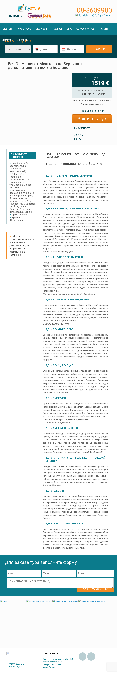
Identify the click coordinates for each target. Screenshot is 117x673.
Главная (7, 28)
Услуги (104, 28)
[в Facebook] (82, 656)
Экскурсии (42, 28)
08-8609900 (94, 10)
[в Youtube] (91, 656)
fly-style (83, 15)
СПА (69, 28)
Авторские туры (85, 28)
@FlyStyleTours (101, 15)
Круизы (57, 28)
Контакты (22, 39)
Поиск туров (23, 28)
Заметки (7, 39)
